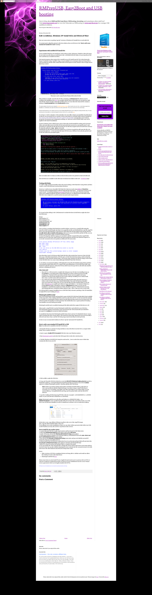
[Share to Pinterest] (61, 471)
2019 (100, 253)
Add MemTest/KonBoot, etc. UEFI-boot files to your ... (106, 266)
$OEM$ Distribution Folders (62, 106)
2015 (100, 260)
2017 (100, 257)
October (102, 303)
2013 (100, 322)
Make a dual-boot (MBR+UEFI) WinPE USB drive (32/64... (105, 270)
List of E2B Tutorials (103, 156)
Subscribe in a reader (102, 141)
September (102, 305)
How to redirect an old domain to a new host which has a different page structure (105, 164)
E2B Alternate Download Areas (105, 154)
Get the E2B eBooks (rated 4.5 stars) (105, 147)
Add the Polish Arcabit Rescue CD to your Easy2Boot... (104, 288)
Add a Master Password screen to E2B (105, 284)
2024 (100, 244)
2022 (100, 247)
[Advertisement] (66, 526)
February (102, 318)
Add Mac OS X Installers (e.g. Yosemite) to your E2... (105, 274)
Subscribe (105, 116)
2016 (100, 258)
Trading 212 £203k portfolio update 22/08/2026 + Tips (105, 86)
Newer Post (42, 538)
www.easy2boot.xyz (91, 23)
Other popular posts (103, 158)
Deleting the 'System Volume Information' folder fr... (106, 277)
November (102, 301)
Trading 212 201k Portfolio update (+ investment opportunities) (104, 82)
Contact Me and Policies (104, 161)
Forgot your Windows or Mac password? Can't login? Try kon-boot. (105, 52)
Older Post (89, 538)
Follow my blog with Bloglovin (105, 159)
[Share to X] (58, 471)
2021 (100, 249)
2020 (100, 251)
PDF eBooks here (55, 27)
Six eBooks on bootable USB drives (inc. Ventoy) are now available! (104, 126)
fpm (97, 577)
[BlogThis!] (56, 471)
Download (83, 178)
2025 (100, 242)
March (101, 316)
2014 (100, 262)
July (101, 309)
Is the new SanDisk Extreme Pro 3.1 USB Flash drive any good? (105, 152)
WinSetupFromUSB (48, 336)
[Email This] (54, 471)
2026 (100, 240)
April (101, 314)
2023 (100, 246)
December (102, 264)
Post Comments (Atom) (50, 540)
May (101, 312)
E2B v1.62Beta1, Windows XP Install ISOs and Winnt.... (105, 281)
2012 (100, 324)
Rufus (79, 189)
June (101, 311)
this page (49, 284)
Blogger (107, 577)
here (56, 100)
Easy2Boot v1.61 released (105, 291)
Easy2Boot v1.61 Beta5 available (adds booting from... (105, 294)
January (102, 320)
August (101, 307)
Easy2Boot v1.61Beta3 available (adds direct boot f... (105, 298)
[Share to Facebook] (59, 471)
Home (66, 538)
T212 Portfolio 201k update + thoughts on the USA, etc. (105, 90)
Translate (108, 77)
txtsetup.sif (61, 192)
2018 (100, 255)
